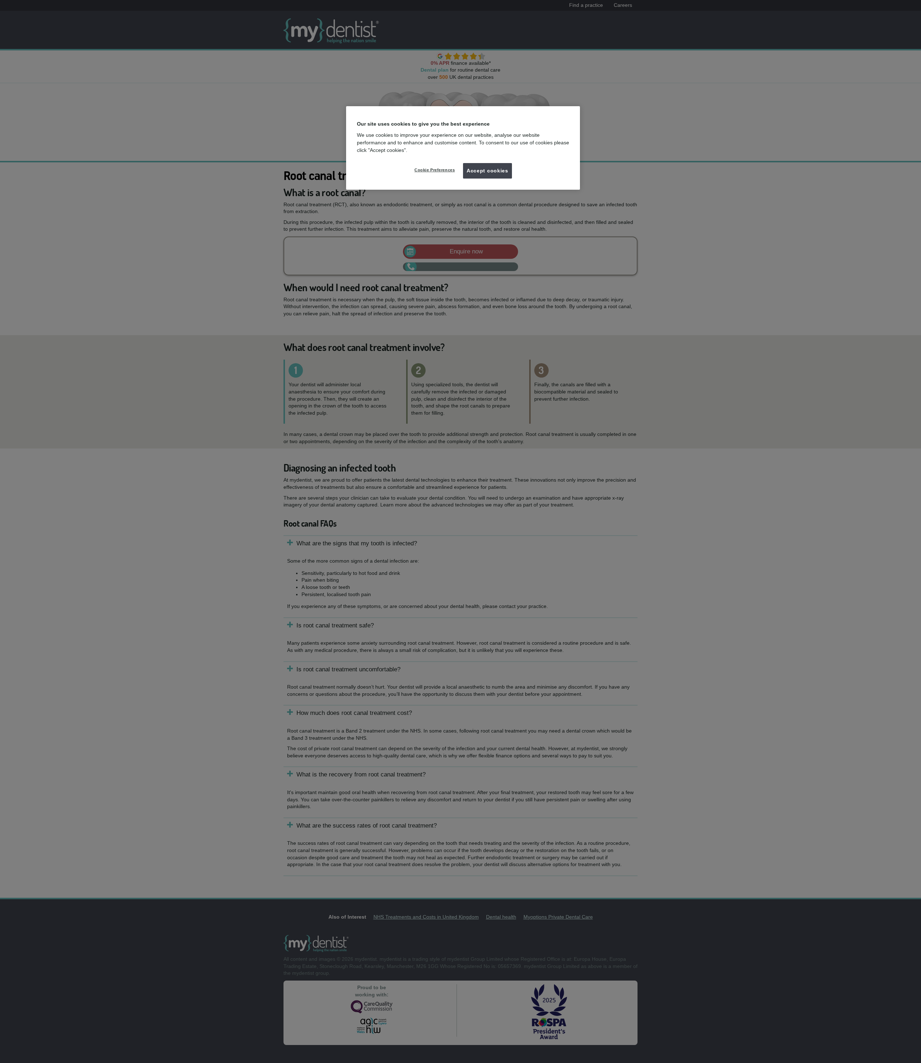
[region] (463, 148)
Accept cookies (487, 171)
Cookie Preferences (434, 170)
